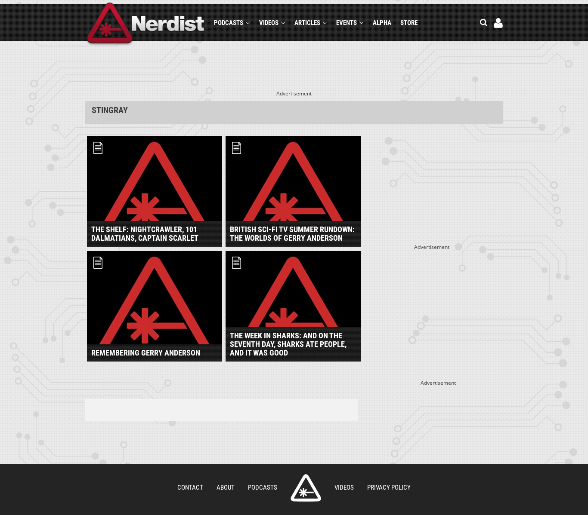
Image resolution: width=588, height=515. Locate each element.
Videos (269, 23)
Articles (307, 23)
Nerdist (145, 24)
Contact (190, 487)
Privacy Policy (389, 487)
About (226, 487)
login (498, 23)
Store (409, 23)
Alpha (382, 23)
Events (346, 23)
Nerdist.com (306, 488)
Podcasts (228, 23)
